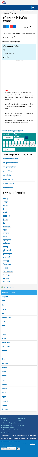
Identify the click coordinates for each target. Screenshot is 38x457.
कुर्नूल (5, 209)
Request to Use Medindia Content (12, 430)
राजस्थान (4, 384)
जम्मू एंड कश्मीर (6, 346)
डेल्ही (3, 321)
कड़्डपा (5, 205)
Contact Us (21, 418)
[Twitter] (7, 26)
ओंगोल (5, 202)
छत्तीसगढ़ (4, 313)
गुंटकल (5, 219)
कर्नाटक (4, 355)
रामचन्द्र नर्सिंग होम (7, 171)
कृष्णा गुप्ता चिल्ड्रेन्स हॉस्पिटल (10, 163)
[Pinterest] (11, 26)
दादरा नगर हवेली (6, 317)
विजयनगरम (7, 264)
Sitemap (20, 423)
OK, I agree (4, 448)
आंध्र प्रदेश (5, 296)
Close (18, 448)
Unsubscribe (6, 432)
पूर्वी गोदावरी (7, 250)
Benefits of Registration (9, 423)
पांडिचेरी (4, 376)
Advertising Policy (8, 425)
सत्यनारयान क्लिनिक (8, 188)
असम (3, 301)
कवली (5, 212)
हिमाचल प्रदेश (6, 342)
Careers (5, 420)
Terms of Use (12, 445)
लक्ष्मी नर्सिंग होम (7, 175)
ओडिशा (4, 371)
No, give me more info (12, 448)
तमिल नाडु (5, 388)
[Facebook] (4, 26)
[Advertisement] (15, 73)
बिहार (3, 305)
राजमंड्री (6, 261)
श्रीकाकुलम (7, 275)
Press (19, 420)
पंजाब (3, 380)
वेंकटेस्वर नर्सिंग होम (8, 179)
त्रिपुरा (4, 397)
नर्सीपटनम (6, 243)
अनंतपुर (6, 198)
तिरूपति (6, 233)
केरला (3, 359)
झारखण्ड (4, 351)
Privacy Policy (3, 445)
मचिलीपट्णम (7, 254)
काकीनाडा (6, 216)
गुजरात (4, 334)
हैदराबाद (6, 278)
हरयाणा (4, 338)
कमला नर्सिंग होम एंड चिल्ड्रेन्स (10, 158)
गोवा (3, 330)
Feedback (21, 425)
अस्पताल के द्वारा (7, 134)
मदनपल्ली (6, 257)
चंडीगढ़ (4, 309)
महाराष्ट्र (4, 367)
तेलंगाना (4, 392)
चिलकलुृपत (7, 226)
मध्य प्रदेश (5, 363)
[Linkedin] (14, 26)
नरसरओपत (7, 240)
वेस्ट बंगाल (5, 409)
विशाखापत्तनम (8, 271)
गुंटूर (4, 223)
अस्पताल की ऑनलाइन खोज (15, 11)
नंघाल (5, 236)
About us (5, 418)
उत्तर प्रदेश (5, 401)
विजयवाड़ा (6, 268)
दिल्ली (3, 326)
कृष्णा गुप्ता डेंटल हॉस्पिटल (9, 167)
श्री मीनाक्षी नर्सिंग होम (8, 183)
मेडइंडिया (3, 11)
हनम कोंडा (6, 282)
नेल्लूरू (5, 247)
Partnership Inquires (8, 427)
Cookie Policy (32, 443)
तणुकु (5, 230)
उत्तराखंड (4, 405)
